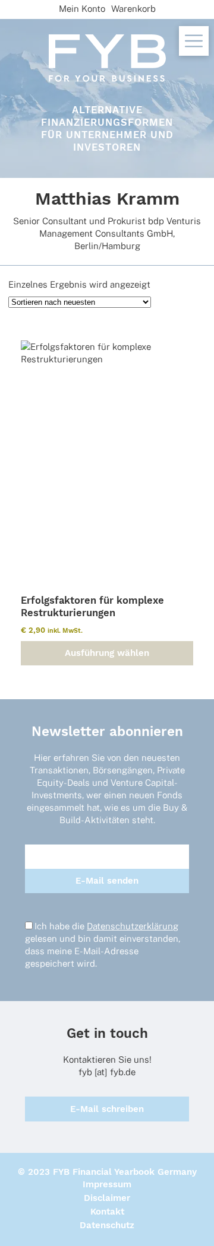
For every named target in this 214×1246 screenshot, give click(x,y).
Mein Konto (82, 9)
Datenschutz (107, 1225)
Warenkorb (133, 9)
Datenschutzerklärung (132, 926)
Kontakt (107, 1211)
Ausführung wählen (107, 653)
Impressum (107, 1184)
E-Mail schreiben (107, 1109)
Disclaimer (107, 1198)
